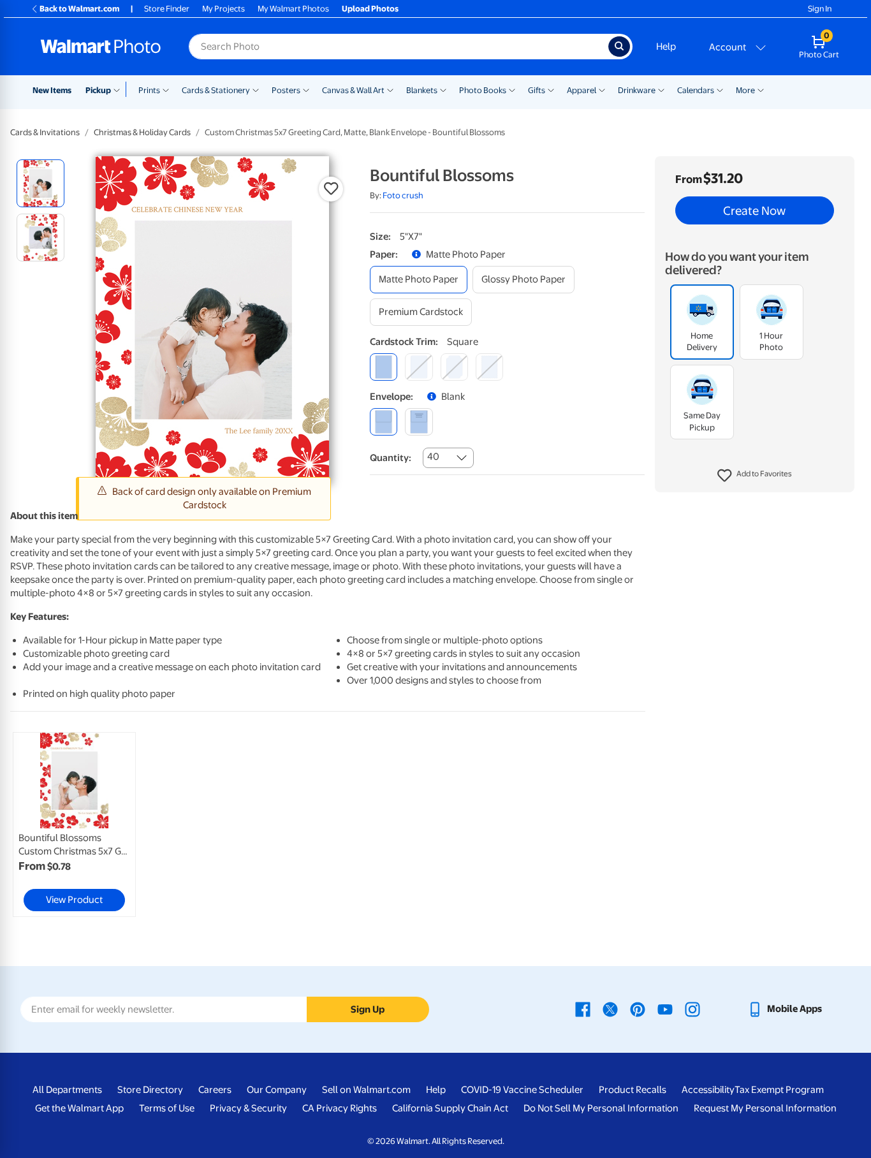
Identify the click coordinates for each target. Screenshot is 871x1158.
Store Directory (150, 1090)
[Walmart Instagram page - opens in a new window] (692, 1009)
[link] (74, 824)
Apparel (581, 90)
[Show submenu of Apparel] (602, 89)
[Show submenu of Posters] (306, 89)
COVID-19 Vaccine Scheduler (522, 1090)
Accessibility (708, 1090)
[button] (755, 476)
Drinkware (636, 90)
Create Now (754, 210)
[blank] (383, 422)
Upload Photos (370, 8)
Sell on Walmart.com (366, 1090)
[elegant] (454, 367)
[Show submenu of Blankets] (443, 89)
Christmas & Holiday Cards (142, 132)
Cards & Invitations (45, 132)
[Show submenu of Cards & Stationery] (256, 89)
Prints (149, 90)
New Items (52, 90)
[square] (383, 367)
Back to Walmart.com (79, 8)
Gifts (536, 90)
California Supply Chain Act (450, 1108)
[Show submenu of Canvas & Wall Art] (390, 89)
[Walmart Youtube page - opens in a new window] (665, 1009)
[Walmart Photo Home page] (101, 46)
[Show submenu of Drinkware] (661, 89)
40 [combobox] (433, 456)
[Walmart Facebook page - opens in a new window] (582, 1009)
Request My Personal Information (765, 1108)
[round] (418, 367)
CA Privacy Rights (339, 1108)
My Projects (223, 8)
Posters (286, 90)
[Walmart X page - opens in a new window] (610, 1009)
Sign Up (367, 1009)
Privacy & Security (248, 1108)
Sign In (819, 8)
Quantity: (390, 458)
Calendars (695, 90)
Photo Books (482, 90)
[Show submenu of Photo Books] (512, 89)
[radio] (40, 183)
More (745, 90)
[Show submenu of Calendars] (720, 89)
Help (666, 46)
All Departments (67, 1090)
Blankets (421, 90)
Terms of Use (166, 1108)
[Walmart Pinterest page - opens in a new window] (637, 1009)
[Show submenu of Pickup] (119, 89)
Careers (214, 1090)
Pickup (98, 90)
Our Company (277, 1090)
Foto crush (403, 195)
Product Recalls (632, 1090)
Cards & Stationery (216, 90)
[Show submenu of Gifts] (551, 89)
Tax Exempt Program (779, 1090)
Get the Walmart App (79, 1108)
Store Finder (166, 8)
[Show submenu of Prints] (166, 89)
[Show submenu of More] (761, 89)
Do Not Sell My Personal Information (600, 1108)
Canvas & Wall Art (353, 90)
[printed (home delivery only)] (418, 422)
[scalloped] (489, 367)
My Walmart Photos (293, 8)
